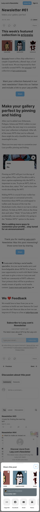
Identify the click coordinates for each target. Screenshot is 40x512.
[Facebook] (15, 502)
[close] (36, 466)
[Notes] (32, 502)
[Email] (23, 502)
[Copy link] (6, 502)
